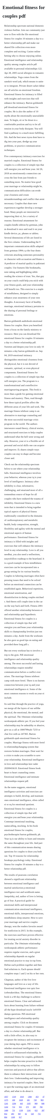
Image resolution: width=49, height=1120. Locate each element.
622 (36, 1110)
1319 (14, 1097)
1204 (14, 1103)
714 (13, 1107)
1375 (6, 1100)
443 (21, 1103)
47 (43, 1097)
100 (13, 1100)
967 (19, 1114)
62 (26, 1114)
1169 (13, 1117)
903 (42, 1100)
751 (39, 1114)
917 (20, 1117)
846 (43, 1103)
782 (41, 1107)
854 (5, 1114)
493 (12, 1114)
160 (34, 1107)
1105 (29, 1103)
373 (27, 1107)
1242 (6, 1107)
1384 (30, 1097)
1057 (6, 1097)
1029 (21, 1100)
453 (37, 1097)
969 (36, 1103)
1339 (21, 1110)
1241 (6, 1103)
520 (32, 1114)
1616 (22, 1097)
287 (43, 1110)
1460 (6, 1110)
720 (35, 1100)
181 (28, 1100)
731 (13, 1110)
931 (20, 1107)
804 (5, 1117)
